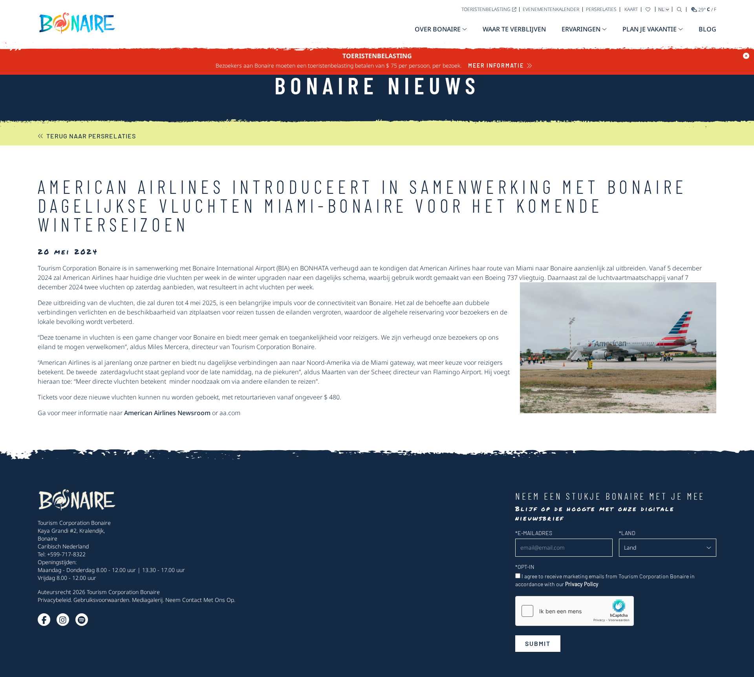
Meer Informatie (495, 65)
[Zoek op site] (679, 9)
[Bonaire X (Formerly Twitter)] (44, 619)
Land (627, 533)
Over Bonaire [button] (438, 29)
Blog (707, 29)
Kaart (631, 9)
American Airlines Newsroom (166, 412)
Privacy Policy (581, 584)
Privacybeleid (54, 599)
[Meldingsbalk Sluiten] (746, 56)
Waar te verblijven (514, 29)
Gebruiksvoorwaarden (101, 599)
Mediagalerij (147, 599)
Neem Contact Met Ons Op (199, 599)
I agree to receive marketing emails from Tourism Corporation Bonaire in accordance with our (605, 580)
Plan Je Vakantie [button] (649, 29)
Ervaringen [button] (581, 29)
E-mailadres (533, 533)
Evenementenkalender (551, 9)
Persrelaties (601, 9)
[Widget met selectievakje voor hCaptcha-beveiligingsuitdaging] (574, 611)
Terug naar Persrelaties (91, 136)
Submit (538, 643)
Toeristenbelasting (486, 9)
